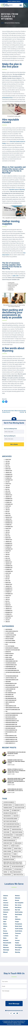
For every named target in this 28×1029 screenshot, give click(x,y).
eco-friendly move (15, 810)
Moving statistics (9, 653)
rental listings (8, 655)
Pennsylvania (18, 924)
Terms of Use (10, 1024)
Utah (16, 938)
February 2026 (8, 470)
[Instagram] (17, 1013)
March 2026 (8, 468)
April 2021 (7, 558)
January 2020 (8, 586)
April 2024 (7, 491)
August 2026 (8, 459)
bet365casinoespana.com (11, 730)
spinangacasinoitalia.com (11, 741)
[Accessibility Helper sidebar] (25, 5)
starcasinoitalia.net (10, 685)
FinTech (7, 704)
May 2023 (7, 511)
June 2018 (7, 621)
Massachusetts (7, 942)
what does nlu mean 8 (10, 717)
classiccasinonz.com (10, 689)
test (6, 711)
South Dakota (18, 931)
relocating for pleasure (8, 859)
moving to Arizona (7, 848)
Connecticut (6, 910)
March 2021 (8, 560)
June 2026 (7, 463)
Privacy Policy (21, 1022)
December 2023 (8, 498)
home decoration (7, 815)
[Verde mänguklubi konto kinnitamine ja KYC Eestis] (4, 790)
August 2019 (8, 595)
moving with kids (7, 854)
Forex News (8, 681)
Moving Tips (8, 651)
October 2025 (8, 478)
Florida (5, 914)
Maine (4, 938)
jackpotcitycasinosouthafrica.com (13, 713)
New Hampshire (19, 902)
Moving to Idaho (17, 848)
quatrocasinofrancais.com (11, 687)
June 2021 (7, 554)
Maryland (5, 940)
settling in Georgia (7, 869)
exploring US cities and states (9, 813)
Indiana (5, 926)
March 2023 (8, 515)
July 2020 (7, 575)
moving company (7, 837)
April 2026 (7, 466)
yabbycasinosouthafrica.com (12, 707)
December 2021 (8, 543)
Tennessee (18, 933)
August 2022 (8, 528)
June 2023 (7, 509)
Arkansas (5, 902)
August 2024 (8, 483)
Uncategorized (8, 629)
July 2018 (7, 619)
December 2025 (8, 474)
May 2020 (7, 578)
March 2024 (8, 493)
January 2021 (8, 563)
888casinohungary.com (10, 698)
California (5, 905)
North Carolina (19, 912)
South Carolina (19, 928)
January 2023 (8, 519)
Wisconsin (17, 950)
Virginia (17, 942)
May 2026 (7, 465)
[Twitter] (14, 1013)
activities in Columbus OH (8, 802)
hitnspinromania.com (10, 666)
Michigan (5, 945)
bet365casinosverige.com (11, 737)
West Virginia (18, 947)
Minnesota (6, 947)
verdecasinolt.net (9, 659)
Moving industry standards (11, 648)
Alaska (5, 898)
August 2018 (8, 618)
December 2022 (8, 521)
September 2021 (9, 549)
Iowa (4, 928)
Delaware (5, 912)
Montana (17, 895)
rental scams (8, 657)
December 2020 (8, 565)
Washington (18, 945)
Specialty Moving (9, 638)
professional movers (7, 97)
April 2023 (7, 513)
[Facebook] (10, 1013)
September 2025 (9, 480)
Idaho (4, 921)
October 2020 (8, 569)
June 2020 (7, 576)
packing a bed (6, 856)
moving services (18, 843)
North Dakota (18, 914)
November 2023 (8, 500)
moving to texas (17, 851)
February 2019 (8, 606)
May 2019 (7, 601)
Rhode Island (18, 926)
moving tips (6, 845)
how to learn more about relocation (11, 824)
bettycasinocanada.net (10, 668)
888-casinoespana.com (10, 692)
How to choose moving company (10, 818)
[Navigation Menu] (20, 5)
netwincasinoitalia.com (11, 683)
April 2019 (7, 603)
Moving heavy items (7, 843)
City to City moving (9, 646)
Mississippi (6, 950)
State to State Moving (10, 642)
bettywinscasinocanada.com (12, 670)
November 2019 (8, 590)
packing (15, 854)
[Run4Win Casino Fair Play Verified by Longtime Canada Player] (4, 761)
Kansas (5, 931)
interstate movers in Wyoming (17, 189)
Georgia (5, 917)
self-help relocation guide (17, 866)
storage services (7, 874)
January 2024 (8, 496)
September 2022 (9, 526)
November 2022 (8, 522)
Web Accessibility (17, 1024)
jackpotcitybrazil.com (10, 677)
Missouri (5, 952)
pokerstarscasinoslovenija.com (13, 726)
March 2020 (8, 582)
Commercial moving (7, 807)
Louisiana (5, 935)
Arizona (5, 900)
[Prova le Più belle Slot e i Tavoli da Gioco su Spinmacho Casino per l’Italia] (4, 770)
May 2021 (7, 556)
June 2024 (7, 487)
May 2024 (7, 489)
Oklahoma (17, 919)
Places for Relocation (10, 635)
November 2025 (8, 476)
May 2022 (7, 534)
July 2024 (7, 485)
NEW (6, 733)
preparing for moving (16, 856)
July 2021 (7, 552)
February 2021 (8, 562)
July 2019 (7, 597)
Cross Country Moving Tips (11, 631)
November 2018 (8, 612)
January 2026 (8, 472)
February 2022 (8, 539)
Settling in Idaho (18, 869)
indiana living (6, 829)
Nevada (17, 900)
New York (17, 910)
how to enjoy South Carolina (9, 821)
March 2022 (8, 537)
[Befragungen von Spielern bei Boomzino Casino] (4, 753)
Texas (16, 935)
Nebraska (17, 898)
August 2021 (8, 550)
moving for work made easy (9, 840)
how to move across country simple (11, 826)
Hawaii (5, 919)
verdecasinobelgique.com (11, 661)
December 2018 (8, 610)
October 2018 (8, 614)
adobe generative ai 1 (10, 743)
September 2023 (9, 504)
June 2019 (7, 599)
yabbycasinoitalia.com (10, 705)
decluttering (6, 810)
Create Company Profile (14, 1)
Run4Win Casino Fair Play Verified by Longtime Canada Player (16, 761)
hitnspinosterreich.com (11, 664)
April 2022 (7, 535)
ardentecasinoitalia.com (11, 739)
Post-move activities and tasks (12, 649)
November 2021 (8, 545)
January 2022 (8, 541)
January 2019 (8, 608)
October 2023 (8, 502)
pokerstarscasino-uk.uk (11, 718)
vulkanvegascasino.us (10, 662)
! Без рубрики (8, 690)
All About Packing (9, 633)
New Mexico (18, 907)
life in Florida (6, 832)
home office (15, 815)
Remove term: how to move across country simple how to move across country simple (12, 863)
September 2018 (9, 616)
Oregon (17, 921)
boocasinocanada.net (10, 728)
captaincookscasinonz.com (11, 676)
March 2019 (8, 604)
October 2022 (8, 524)
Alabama (5, 895)
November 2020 (8, 567)
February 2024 (8, 494)
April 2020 (7, 580)
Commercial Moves (9, 636)
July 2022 (7, 530)
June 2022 (7, 532)
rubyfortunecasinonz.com (11, 715)
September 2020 (9, 571)
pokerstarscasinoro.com (11, 722)
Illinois (5, 924)
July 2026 (7, 461)
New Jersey (18, 905)
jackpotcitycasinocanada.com (12, 709)
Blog (6, 644)
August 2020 (8, 573)
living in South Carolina (17, 832)
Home (2, 22)
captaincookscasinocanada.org (12, 672)
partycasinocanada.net (10, 700)
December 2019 (8, 588)
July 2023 (7, 507)
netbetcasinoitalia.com (10, 735)
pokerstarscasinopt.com (11, 724)
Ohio (16, 917)
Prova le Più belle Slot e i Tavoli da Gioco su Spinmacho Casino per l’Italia (16, 771)
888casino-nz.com (9, 696)
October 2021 (8, 547)
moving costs (16, 837)
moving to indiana (7, 851)
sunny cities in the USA (18, 874)
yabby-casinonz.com (10, 702)
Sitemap (15, 1022)
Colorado (5, 907)
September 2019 (9, 593)
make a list (15, 275)
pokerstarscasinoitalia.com (12, 720)
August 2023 (8, 506)
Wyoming (17, 952)
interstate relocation (16, 829)
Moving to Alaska (15, 845)
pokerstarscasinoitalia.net (11, 679)
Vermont (17, 940)
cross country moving (19, 807)
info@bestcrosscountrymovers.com (15, 1010)
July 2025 (7, 481)
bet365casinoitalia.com (10, 731)
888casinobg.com (9, 694)
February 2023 (8, 517)
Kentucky (5, 933)
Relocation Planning (10, 640)
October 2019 (8, 591)
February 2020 (8, 584)
